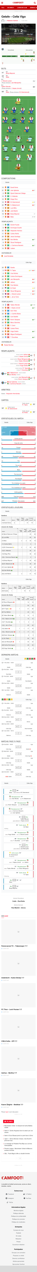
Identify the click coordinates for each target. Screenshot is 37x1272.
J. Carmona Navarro (16, 245)
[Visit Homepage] (18, 2)
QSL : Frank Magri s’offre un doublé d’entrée (17, 1153)
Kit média (18, 1236)
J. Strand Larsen (6, 81)
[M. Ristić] (5, 149)
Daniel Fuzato (14, 225)
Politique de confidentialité (18, 1216)
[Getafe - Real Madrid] (18, 678)
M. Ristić (13, 288)
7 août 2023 (24, 20)
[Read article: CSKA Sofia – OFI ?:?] (18, 1027)
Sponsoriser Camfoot (18, 1264)
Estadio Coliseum (13, 26)
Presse (18, 1241)
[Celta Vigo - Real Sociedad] (18, 726)
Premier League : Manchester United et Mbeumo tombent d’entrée (18, 1149)
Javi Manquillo (16, 83)
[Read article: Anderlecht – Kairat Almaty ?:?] (18, 963)
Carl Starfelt (14, 317)
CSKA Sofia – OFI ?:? (9, 1041)
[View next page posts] (20, 1158)
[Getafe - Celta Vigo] (18, 665)
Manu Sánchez (15, 322)
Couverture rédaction (18, 1244)
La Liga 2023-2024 (15, 24)
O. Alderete (14, 196)
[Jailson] (23, 149)
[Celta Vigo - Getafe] (18, 747)
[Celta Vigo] (30, 32)
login (7, 1112)
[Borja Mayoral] (10, 130)
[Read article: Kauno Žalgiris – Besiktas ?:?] (18, 1090)
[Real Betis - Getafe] (18, 672)
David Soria (14, 187)
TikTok (11, 1202)
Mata (7, 77)
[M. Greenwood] (5, 121)
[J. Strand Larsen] (18, 139)
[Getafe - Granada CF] (18, 685)
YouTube (28, 1198)
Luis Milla (13, 208)
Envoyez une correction (18, 1252)
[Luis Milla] (23, 121)
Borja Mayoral (10, 73)
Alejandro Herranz (16, 231)
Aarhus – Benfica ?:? (9, 1073)
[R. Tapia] (30, 158)
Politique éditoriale (18, 1213)
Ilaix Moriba (14, 239)
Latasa (12, 248)
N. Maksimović (15, 205)
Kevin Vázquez (15, 319)
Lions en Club (22, 7)
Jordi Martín (14, 211)
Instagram (11, 1198)
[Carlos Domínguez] (7, 158)
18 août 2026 (5, 948)
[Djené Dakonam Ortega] (14, 111)
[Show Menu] (2, 2)
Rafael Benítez (8, 345)
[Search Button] (35, 2)
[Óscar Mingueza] (30, 139)
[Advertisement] (18, 1269)
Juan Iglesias (14, 190)
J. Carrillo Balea (15, 314)
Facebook (11, 1194)
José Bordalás (8, 256)
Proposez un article (18, 1255)
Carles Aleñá (14, 233)
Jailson (12, 282)
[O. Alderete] (23, 111)
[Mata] (27, 130)
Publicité (18, 1233)
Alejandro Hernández (13, 393)
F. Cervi (12, 325)
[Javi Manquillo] (31, 149)
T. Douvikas (14, 337)
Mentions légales (18, 1210)
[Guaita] (18, 167)
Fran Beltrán (14, 285)
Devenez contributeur (18, 1258)
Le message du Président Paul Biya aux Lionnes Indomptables (18, 1144)
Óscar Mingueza (15, 291)
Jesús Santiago (15, 236)
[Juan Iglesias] (5, 111)
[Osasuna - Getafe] (18, 692)
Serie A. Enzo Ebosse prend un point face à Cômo (18, 1135)
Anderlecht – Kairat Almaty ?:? (12, 978)
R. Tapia (13, 270)
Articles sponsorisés (18, 1261)
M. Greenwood (24, 92)
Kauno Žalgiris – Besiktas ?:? (12, 1104)
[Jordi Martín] (31, 121)
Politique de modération (18, 1222)
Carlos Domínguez (16, 276)
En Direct (10, 7)
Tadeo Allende (6, 86)
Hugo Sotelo (14, 331)
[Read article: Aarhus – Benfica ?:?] (18, 1059)
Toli (2, 7)
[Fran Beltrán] (14, 149)
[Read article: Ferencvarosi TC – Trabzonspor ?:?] (18, 932)
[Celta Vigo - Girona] (18, 719)
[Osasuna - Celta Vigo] (18, 712)
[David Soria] (18, 102)
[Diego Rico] (31, 111)
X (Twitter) (29, 1194)
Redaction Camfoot (12, 20)
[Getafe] (7, 32)
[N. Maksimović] (14, 121)
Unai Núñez (14, 273)
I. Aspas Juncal (16, 88)
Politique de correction (18, 1219)
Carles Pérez (14, 328)
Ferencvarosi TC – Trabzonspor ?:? (14, 946)
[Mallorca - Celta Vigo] (18, 733)
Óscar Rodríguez (15, 242)
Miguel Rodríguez (16, 334)
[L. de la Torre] (7, 139)
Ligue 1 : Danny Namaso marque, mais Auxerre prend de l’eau (18, 1139)
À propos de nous (18, 1230)
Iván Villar (13, 311)
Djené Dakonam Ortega (18, 193)
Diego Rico (14, 199)
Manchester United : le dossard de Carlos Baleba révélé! (18, 1126)
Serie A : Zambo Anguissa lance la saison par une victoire (18, 1131)
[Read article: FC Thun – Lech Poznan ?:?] (18, 995)
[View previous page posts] (17, 1158)
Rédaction (18, 1239)
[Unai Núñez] (18, 158)
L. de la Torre (14, 297)
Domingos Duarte (16, 228)
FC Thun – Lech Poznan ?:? (11, 1009)
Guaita (12, 267)
